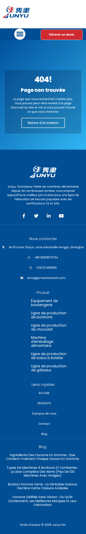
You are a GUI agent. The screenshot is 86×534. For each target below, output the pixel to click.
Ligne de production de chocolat (48, 327)
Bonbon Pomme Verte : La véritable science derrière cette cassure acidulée (42, 486)
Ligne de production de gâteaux (48, 368)
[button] (19, 34)
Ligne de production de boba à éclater (48, 356)
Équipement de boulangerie (44, 303)
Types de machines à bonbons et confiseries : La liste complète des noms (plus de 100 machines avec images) (42, 471)
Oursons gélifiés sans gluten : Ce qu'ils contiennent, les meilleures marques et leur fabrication (42, 501)
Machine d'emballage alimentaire (42, 342)
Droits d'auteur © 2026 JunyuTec (43, 525)
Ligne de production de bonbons (48, 315)
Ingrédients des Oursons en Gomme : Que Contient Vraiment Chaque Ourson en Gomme (42, 457)
